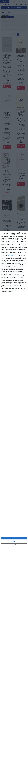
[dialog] (14, 500)
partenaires (10, 255)
